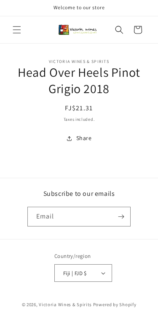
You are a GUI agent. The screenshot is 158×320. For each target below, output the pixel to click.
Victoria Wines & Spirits (65, 304)
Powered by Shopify (115, 304)
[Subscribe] (121, 216)
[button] (17, 30)
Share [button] (84, 138)
